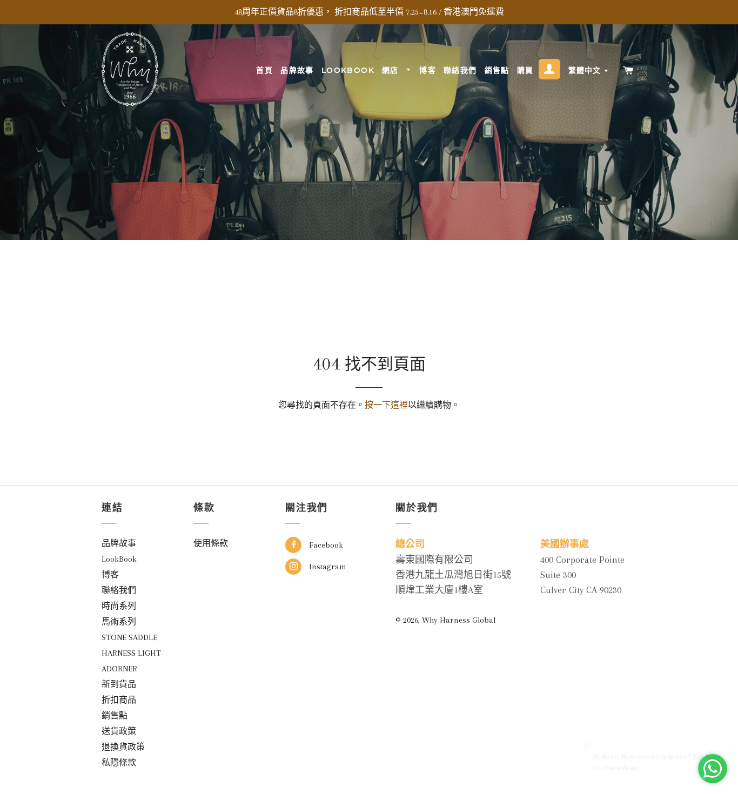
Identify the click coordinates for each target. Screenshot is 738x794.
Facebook (325, 545)
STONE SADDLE (129, 637)
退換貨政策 (123, 747)
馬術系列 (119, 622)
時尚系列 (119, 606)
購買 (525, 70)
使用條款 (210, 543)
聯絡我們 (460, 70)
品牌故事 (297, 70)
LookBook (347, 70)
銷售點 (497, 70)
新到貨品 (119, 684)
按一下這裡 (386, 405)
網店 (391, 70)
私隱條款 (119, 763)
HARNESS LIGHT (131, 653)
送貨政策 (119, 731)
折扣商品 (119, 700)
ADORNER (119, 669)
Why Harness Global (458, 620)
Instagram (326, 566)
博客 (427, 70)
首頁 (264, 70)
